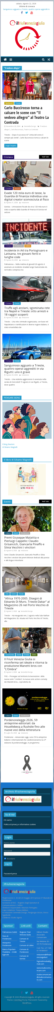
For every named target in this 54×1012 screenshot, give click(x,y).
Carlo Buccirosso (17, 129)
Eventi (16, 533)
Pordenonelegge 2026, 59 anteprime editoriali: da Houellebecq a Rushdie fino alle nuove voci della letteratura (24, 725)
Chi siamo (8, 820)
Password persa (10, 873)
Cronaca (9, 188)
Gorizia (17, 188)
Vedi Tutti (45, 157)
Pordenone (19, 246)
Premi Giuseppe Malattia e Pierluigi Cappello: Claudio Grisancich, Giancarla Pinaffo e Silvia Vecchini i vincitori (24, 542)
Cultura (8, 533)
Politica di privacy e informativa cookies (20, 824)
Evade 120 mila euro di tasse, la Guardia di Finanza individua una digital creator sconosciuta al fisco (26, 196)
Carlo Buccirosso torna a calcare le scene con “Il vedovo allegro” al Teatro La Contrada (26, 115)
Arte (7, 594)
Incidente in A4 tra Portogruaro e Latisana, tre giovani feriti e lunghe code (25, 253)
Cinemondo (10, 655)
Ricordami (10, 858)
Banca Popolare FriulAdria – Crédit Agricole (9, 952)
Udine (28, 246)
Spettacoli (9, 103)
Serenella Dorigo (30, 126)
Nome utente (9, 843)
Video (34, 655)
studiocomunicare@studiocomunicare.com (44, 977)
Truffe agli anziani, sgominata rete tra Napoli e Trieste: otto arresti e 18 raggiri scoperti (27, 311)
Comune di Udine (27, 945)
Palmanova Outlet (9, 932)
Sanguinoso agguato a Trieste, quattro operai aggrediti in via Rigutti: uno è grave (24, 368)
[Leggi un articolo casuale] (49, 59)
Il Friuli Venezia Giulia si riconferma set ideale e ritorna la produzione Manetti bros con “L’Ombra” (25, 664)
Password (8, 850)
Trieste (18, 103)
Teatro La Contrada (31, 129)
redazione (25, 202)
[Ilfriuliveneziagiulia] (5, 59)
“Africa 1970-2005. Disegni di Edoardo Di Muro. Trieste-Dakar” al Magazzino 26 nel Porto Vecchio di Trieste (27, 603)
